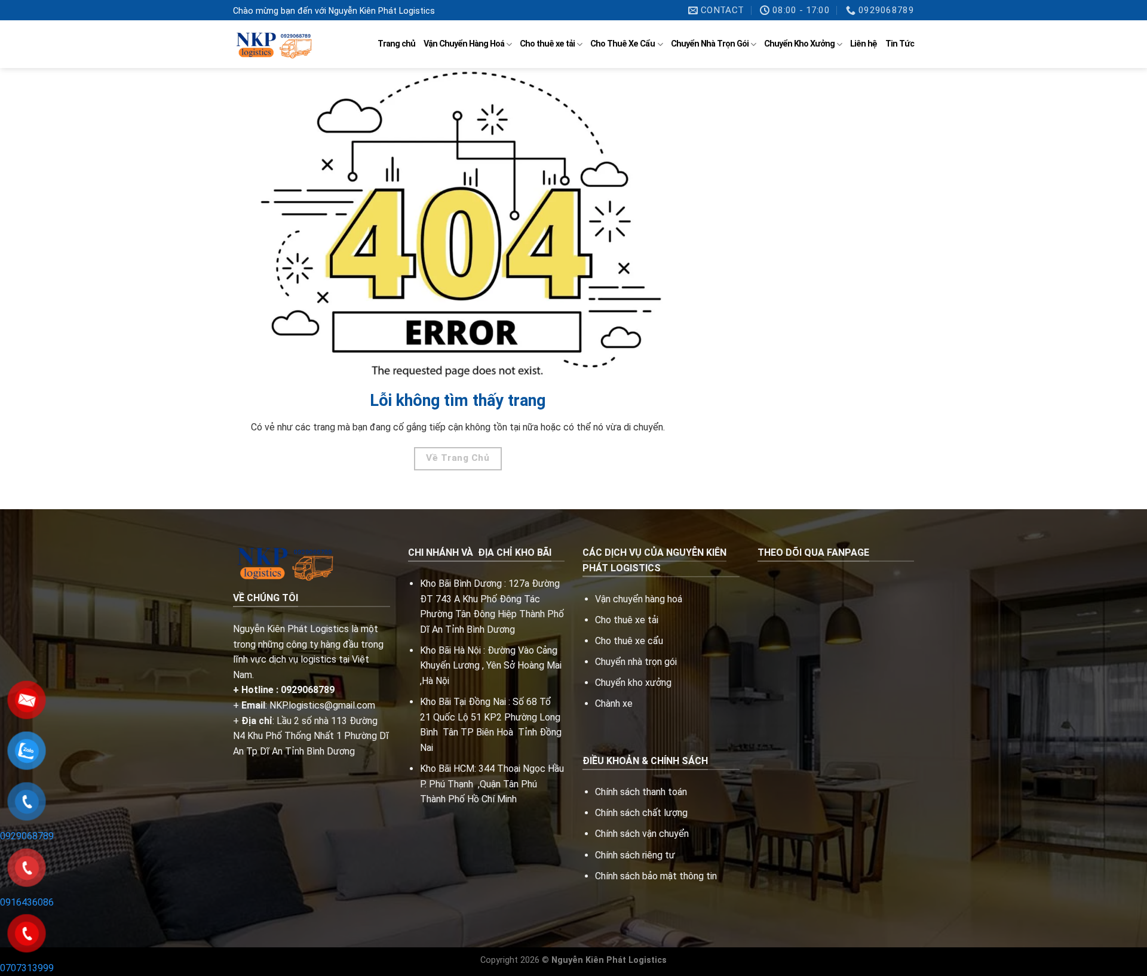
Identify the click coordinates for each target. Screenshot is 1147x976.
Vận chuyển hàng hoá (640, 599)
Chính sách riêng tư (635, 855)
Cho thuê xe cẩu (629, 640)
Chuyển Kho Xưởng (799, 44)
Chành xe (614, 703)
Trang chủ (396, 44)
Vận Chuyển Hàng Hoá (464, 44)
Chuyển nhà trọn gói (636, 661)
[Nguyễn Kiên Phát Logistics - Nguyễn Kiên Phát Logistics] (272, 44)
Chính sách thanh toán (641, 792)
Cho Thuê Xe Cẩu (622, 44)
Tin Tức (899, 44)
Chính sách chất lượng (641, 812)
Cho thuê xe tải (547, 44)
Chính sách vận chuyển (642, 833)
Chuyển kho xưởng (633, 682)
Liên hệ (863, 44)
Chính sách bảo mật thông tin (656, 876)
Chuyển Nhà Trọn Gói (710, 44)
